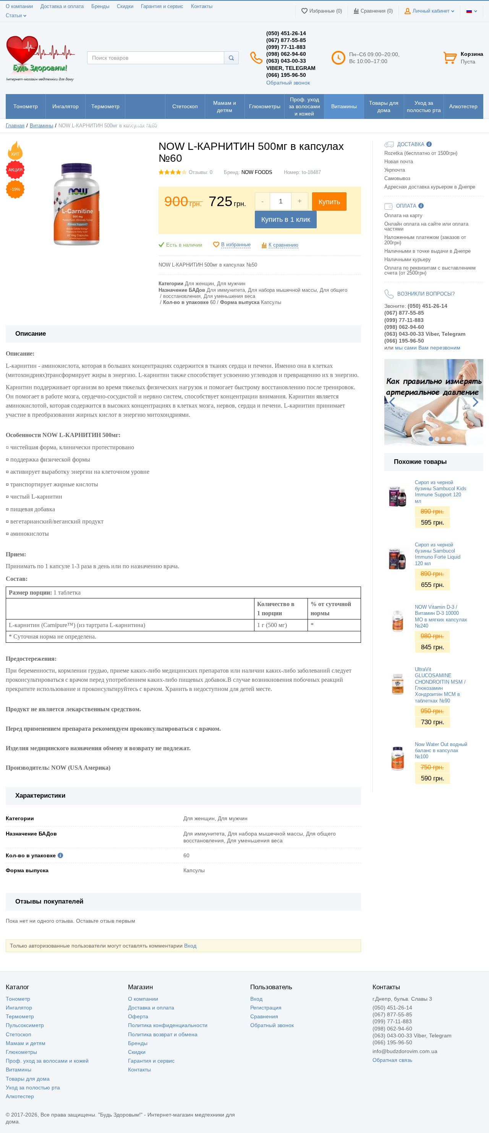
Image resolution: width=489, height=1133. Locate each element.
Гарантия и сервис (162, 6)
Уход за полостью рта (33, 1087)
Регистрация (266, 1008)
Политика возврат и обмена (163, 1034)
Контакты (201, 6)
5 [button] (443, 439)
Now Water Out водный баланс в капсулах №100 (441, 751)
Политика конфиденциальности (167, 1025)
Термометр (20, 1016)
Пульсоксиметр (25, 1025)
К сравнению (283, 245)
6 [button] (449, 439)
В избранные (236, 244)
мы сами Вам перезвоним (427, 348)
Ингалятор (19, 1008)
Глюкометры (21, 1052)
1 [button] (418, 439)
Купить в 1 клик (285, 219)
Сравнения (264, 1016)
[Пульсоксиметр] (145, 106)
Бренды (100, 6)
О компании (19, 6)
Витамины (18, 1069)
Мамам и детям (25, 1043)
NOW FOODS (256, 172)
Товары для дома (28, 1079)
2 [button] (425, 439)
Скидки (125, 6)
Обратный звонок (288, 83)
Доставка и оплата (62, 6)
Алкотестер (20, 1096)
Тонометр (18, 999)
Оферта (138, 1016)
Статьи (14, 15)
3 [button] (431, 439)
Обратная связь (392, 1060)
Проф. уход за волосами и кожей (47, 1061)
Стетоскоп (18, 1034)
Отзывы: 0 (200, 172)
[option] (433, 402)
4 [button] (437, 439)
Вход (190, 946)
